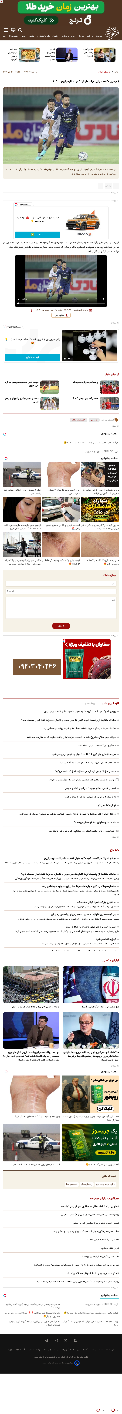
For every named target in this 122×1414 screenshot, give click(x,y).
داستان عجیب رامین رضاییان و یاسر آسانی (21, 400)
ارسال (61, 626)
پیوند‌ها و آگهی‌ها (70, 1350)
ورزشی (90, 36)
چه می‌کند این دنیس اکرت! (85, 398)
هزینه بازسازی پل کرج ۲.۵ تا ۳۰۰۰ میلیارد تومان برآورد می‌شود (84, 754)
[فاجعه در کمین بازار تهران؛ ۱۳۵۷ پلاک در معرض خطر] (31, 984)
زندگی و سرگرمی (68, 36)
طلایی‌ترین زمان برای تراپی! (88, 53)
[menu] (6, 30)
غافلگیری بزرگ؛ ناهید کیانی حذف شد (96, 746)
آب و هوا (20, 1350)
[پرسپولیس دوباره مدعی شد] (109, 387)
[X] (66, 1340)
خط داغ (114, 850)
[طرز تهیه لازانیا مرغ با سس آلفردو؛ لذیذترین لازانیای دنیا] (29, 55)
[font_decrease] (100, 186)
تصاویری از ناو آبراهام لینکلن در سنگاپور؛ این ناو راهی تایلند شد (81, 831)
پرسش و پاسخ (51, 1350)
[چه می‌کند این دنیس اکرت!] (109, 403)
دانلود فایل (59, 315)
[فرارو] (112, 33)
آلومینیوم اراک (78, 420)
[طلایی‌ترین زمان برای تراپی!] (104, 55)
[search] (20, 30)
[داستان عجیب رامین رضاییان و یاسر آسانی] (49, 403)
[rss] (75, 1340)
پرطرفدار (90, 703)
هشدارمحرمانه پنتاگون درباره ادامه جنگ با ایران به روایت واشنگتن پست (78, 729)
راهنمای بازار (13, 36)
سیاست (99, 36)
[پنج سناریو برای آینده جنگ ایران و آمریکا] (91, 984)
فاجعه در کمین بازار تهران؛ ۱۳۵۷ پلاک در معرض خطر (35, 1007)
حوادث (81, 36)
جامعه (3, 36)
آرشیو (85, 1350)
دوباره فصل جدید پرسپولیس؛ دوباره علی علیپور (21, 384)
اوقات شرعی (34, 1350)
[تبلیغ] (61, 13)
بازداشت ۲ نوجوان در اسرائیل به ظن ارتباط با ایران (90, 797)
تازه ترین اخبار (110, 703)
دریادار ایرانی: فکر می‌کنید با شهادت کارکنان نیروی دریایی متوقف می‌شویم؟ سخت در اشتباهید (67, 814)
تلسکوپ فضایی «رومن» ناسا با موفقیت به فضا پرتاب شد (86, 763)
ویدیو (24, 36)
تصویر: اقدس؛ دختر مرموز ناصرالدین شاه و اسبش (90, 788)
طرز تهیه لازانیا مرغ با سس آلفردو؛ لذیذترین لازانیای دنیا (12, 54)
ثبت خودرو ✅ (37, 235)
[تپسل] (16, 204)
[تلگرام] (47, 1340)
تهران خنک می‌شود (106, 805)
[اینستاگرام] (56, 1340)
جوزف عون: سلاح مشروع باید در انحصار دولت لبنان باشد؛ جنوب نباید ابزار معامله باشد (71, 737)
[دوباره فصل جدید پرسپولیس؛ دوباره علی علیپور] (49, 387)
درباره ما (110, 1350)
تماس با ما (97, 1350)
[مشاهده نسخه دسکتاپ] (13, 30)
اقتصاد (55, 36)
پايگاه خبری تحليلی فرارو (54, 1357)
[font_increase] (116, 186)
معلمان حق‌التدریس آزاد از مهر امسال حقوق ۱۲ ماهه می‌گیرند (85, 771)
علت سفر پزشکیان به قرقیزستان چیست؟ (95, 822)
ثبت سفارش (32, 357)
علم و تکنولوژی (43, 36)
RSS (10, 1350)
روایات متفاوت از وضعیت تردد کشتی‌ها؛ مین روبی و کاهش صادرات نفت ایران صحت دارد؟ (68, 720)
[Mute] (69, 359)
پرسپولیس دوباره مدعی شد (85, 382)
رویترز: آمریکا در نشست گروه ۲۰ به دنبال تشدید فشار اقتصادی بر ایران (80, 712)
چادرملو (94, 420)
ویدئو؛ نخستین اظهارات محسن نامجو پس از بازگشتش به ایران (82, 780)
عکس (31, 36)
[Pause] (65, 359)
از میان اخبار (112, 375)
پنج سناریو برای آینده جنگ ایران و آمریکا (100, 1007)
